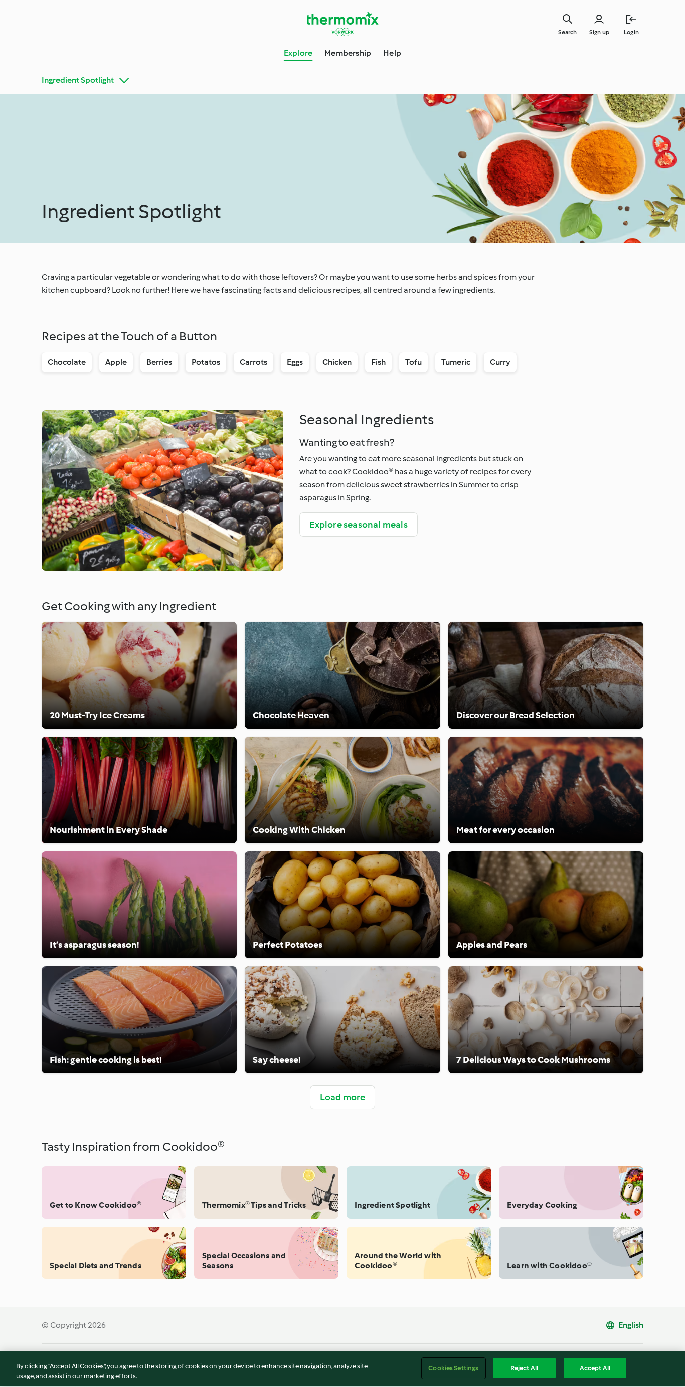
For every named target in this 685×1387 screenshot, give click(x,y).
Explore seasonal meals (358, 524)
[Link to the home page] (342, 24)
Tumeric (455, 362)
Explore (298, 53)
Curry (500, 362)
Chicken (337, 362)
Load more (343, 1097)
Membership (347, 53)
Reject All (524, 1368)
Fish (378, 362)
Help (392, 53)
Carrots (253, 362)
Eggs (295, 362)
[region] (342, 1369)
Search (567, 32)
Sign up (599, 32)
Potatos (206, 362)
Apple (116, 362)
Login (631, 32)
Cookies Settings (453, 1368)
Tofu (413, 362)
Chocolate (67, 362)
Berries (159, 362)
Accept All (595, 1368)
